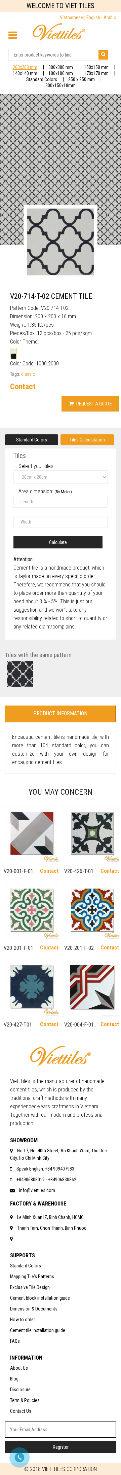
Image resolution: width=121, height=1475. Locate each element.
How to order (22, 1319)
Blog (14, 1378)
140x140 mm (25, 73)
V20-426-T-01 (78, 871)
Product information (60, 713)
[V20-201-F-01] (30, 910)
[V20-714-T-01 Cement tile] (20, 674)
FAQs (15, 1341)
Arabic (110, 17)
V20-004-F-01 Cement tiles (79, 1027)
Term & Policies (25, 1400)
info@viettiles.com (37, 1190)
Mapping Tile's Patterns (32, 1276)
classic (28, 374)
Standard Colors (41, 79)
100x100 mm (60, 73)
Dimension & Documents (33, 1308)
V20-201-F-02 (79, 948)
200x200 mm (25, 67)
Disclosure (20, 1389)
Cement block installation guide (40, 1298)
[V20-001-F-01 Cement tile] (30, 833)
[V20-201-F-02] (91, 910)
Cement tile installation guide (37, 1330)
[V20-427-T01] (30, 987)
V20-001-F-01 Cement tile (18, 874)
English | (95, 17)
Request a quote (93, 403)
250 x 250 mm (81, 79)
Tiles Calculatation (87, 439)
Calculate (58, 542)
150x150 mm (96, 67)
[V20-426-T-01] (91, 833)
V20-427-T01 (18, 1024)
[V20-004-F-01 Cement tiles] (91, 987)
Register (61, 1447)
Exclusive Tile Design (30, 1287)
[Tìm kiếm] (103, 55)
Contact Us (20, 1411)
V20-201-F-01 (18, 948)
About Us (19, 1368)
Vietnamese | (73, 17)
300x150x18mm (60, 85)
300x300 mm (60, 67)
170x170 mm (96, 73)
